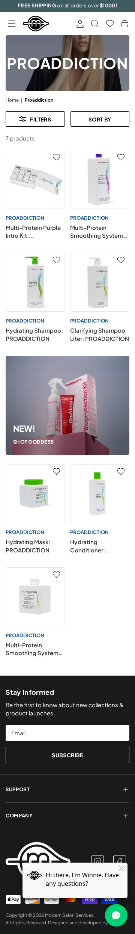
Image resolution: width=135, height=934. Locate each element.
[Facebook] (119, 862)
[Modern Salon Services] (36, 23)
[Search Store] (95, 23)
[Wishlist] (110, 23)
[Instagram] (97, 862)
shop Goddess (33, 442)
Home (12, 100)
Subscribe (67, 755)
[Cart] (124, 23)
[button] (11, 24)
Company (19, 816)
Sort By (99, 119)
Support (18, 789)
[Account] (80, 23)
